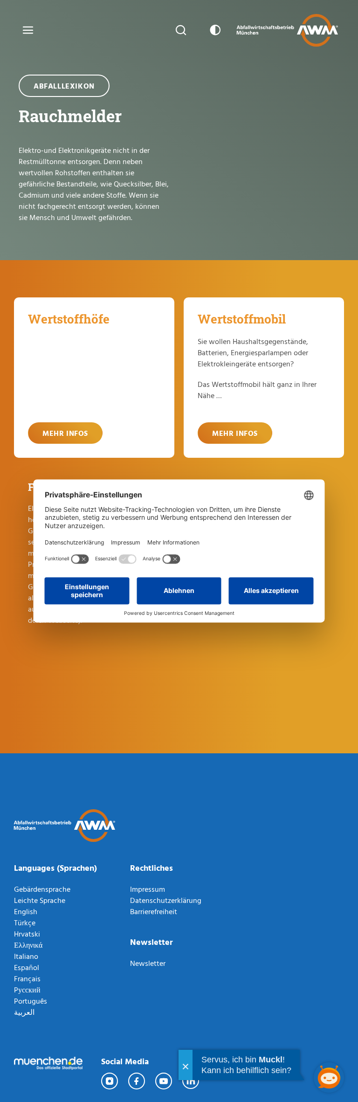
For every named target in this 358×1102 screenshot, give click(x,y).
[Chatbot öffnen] (329, 1077)
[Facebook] (137, 1081)
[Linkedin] (191, 1081)
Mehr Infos (65, 433)
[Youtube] (164, 1081)
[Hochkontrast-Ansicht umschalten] (213, 30)
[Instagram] (110, 1081)
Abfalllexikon (64, 85)
